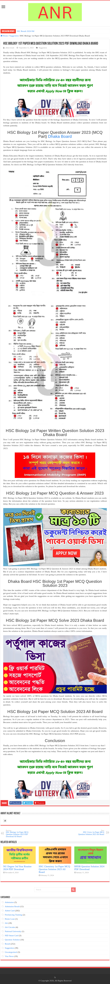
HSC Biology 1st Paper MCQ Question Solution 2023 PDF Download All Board (17, 833)
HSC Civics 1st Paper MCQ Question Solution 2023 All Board (91, 832)
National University (13, 931)
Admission (9, 902)
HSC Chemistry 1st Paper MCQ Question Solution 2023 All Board (54, 869)
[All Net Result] (55, 11)
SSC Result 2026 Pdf (25, 31)
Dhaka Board (60, 136)
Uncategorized (11, 952)
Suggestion (14, 36)
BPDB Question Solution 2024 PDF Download (89, 868)
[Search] (73, 889)
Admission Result (12, 906)
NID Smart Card (11, 935)
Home (5, 36)
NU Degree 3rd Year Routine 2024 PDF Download (17, 868)
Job (6, 923)
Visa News (9, 956)
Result (7, 944)
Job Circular (10, 927)
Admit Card (10, 911)
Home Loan (10, 919)
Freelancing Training (13, 915)
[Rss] (55, 977)
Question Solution (12, 940)
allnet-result (10, 48)
